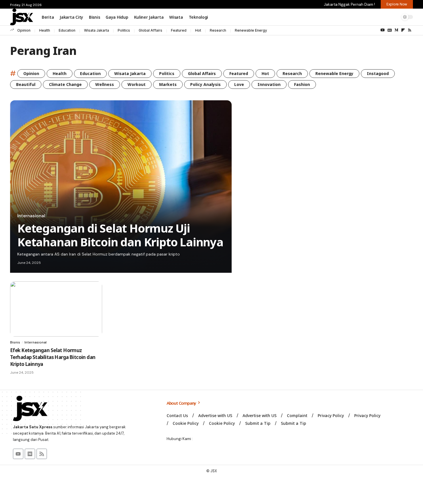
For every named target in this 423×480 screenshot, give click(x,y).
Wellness (104, 84)
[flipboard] (403, 30)
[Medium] (396, 30)
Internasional (31, 216)
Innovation (269, 84)
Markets (168, 84)
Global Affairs (150, 30)
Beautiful (25, 84)
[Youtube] (18, 454)
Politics (124, 30)
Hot (198, 30)
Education (67, 30)
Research (218, 30)
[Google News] (389, 30)
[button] (382, 17)
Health (44, 30)
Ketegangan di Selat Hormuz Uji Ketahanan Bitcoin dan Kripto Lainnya (120, 235)
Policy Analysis (205, 84)
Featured (178, 30)
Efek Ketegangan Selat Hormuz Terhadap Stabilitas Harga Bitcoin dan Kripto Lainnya (52, 357)
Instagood (378, 73)
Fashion (302, 84)
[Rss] (409, 30)
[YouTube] (382, 30)
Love (239, 84)
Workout (136, 84)
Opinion (24, 30)
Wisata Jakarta (96, 30)
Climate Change (65, 84)
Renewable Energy (251, 30)
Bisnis (15, 342)
